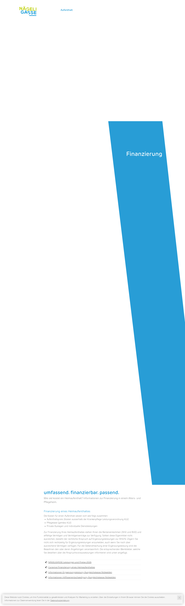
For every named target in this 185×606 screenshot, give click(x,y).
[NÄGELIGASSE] (28, 11)
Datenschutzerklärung (59, 601)
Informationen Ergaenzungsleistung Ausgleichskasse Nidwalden (80, 572)
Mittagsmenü (133, 4)
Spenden (144, 4)
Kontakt (154, 4)
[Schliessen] (179, 597)
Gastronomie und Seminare (132, 10)
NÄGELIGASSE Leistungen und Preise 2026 (69, 562)
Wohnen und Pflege (101, 10)
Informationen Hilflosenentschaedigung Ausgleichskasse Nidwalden (82, 577)
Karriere (81, 10)
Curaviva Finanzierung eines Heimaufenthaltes (71, 567)
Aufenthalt (67, 10)
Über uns (157, 10)
